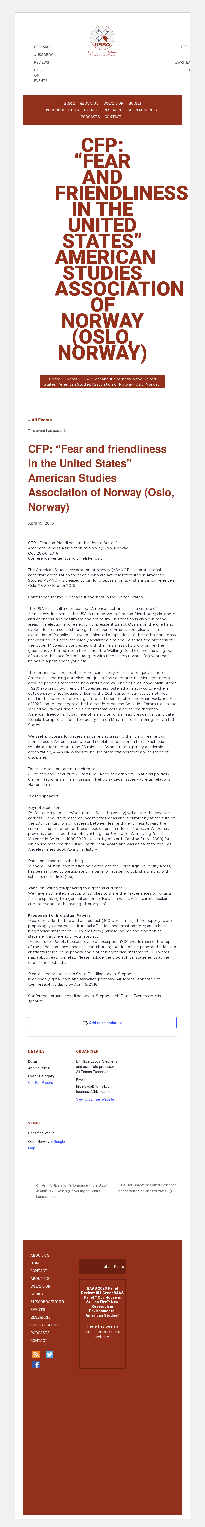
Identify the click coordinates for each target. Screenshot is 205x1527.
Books (135, 103)
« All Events (40, 420)
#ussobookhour (62, 110)
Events (91, 110)
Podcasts (90, 116)
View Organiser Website (95, 1099)
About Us (89, 103)
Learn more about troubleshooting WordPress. (102, 1353)
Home (69, 103)
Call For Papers (40, 1082)
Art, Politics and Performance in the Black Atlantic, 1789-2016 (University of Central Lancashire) (71, 1191)
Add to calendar (102, 1022)
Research (113, 110)
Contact (113, 116)
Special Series (142, 110)
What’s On (114, 103)
